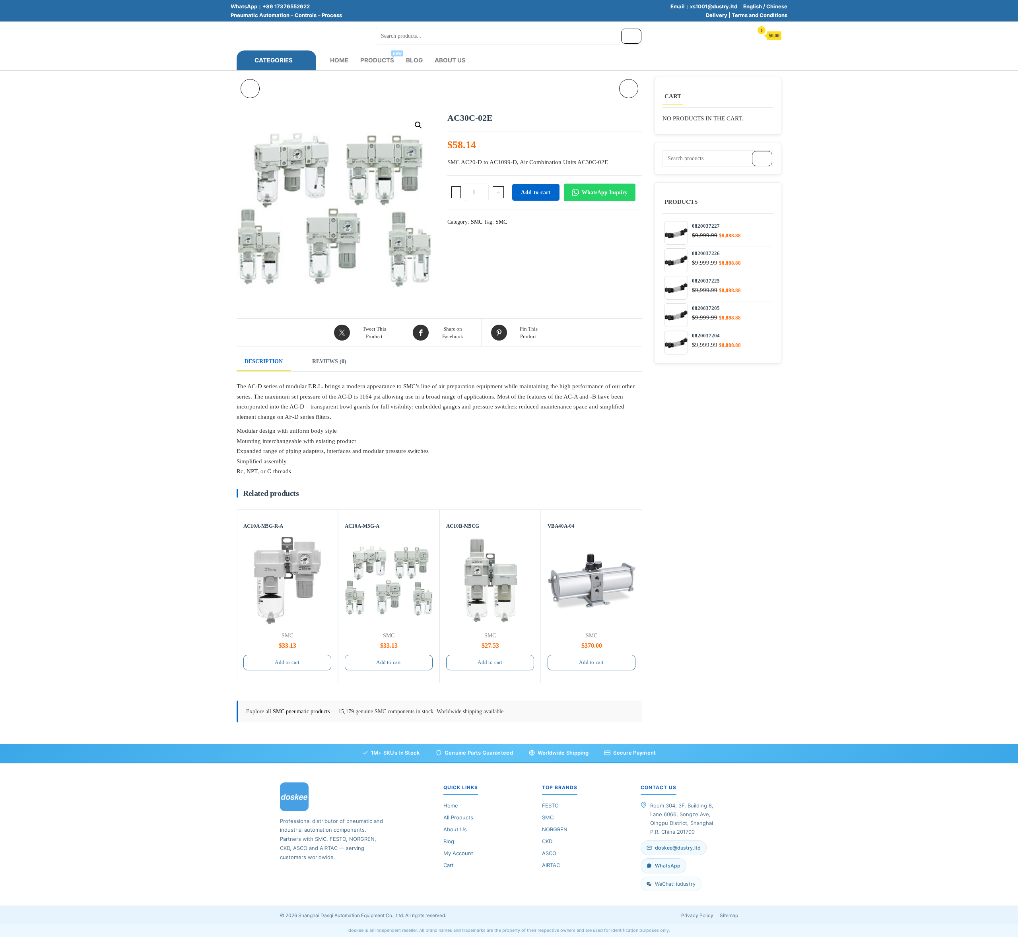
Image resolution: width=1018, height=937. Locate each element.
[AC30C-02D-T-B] (250, 88)
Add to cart (535, 193)
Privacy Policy (697, 915)
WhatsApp (667, 866)
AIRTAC (551, 865)
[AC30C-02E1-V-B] (628, 88)
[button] (418, 125)
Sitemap (729, 915)
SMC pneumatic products (302, 711)
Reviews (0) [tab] (329, 361)
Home (339, 60)
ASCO (549, 853)
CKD (547, 841)
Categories (273, 60)
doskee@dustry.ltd (678, 848)
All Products (458, 817)
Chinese (776, 6)
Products (380, 57)
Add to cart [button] (287, 662)
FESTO (550, 805)
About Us (450, 60)
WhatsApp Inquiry (605, 193)
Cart (448, 865)
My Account (458, 853)
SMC (476, 222)
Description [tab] (264, 361)
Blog (414, 60)
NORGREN (554, 829)
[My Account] (743, 35)
